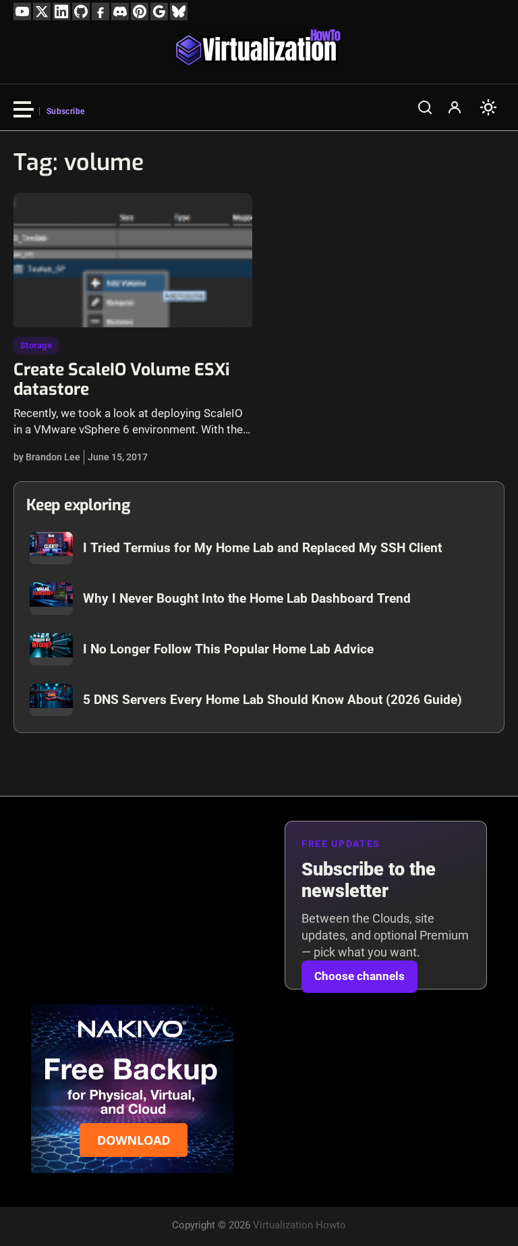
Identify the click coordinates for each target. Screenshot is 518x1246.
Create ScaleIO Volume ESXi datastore (121, 379)
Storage (36, 345)
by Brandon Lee (46, 457)
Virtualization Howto (299, 1225)
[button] (425, 107)
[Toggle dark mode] (488, 107)
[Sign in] (455, 107)
